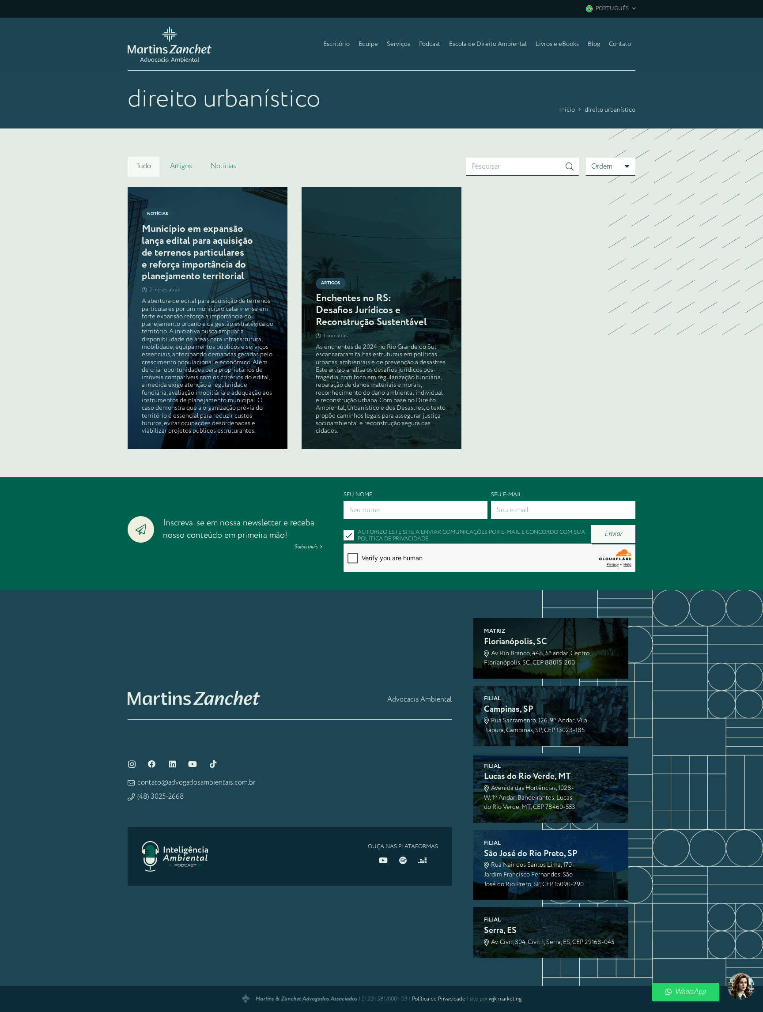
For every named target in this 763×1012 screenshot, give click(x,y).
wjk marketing (505, 999)
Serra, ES (500, 930)
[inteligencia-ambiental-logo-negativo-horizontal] (175, 856)
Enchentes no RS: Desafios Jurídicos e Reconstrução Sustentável (371, 310)
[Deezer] (422, 860)
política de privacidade (393, 539)
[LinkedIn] (172, 764)
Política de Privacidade (438, 999)
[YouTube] (192, 764)
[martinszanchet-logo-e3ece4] (170, 44)
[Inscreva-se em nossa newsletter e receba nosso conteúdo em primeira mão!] (145, 529)
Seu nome (358, 494)
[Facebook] (152, 764)
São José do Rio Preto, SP (531, 853)
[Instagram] (131, 764)
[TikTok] (213, 764)
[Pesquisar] (569, 167)
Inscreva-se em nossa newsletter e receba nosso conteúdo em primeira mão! (238, 529)
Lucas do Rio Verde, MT (527, 776)
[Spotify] (402, 860)
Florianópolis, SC (515, 641)
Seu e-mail (506, 494)
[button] (610, 9)
